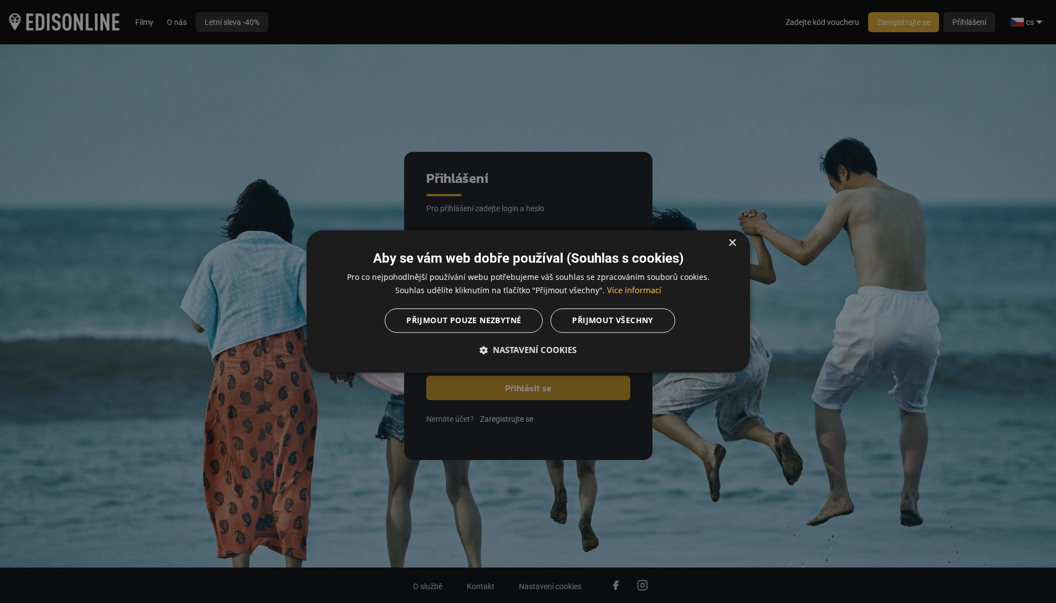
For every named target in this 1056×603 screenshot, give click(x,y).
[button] (528, 350)
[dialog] (528, 301)
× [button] (732, 243)
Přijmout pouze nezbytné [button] (463, 320)
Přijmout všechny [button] (612, 320)
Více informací (634, 290)
